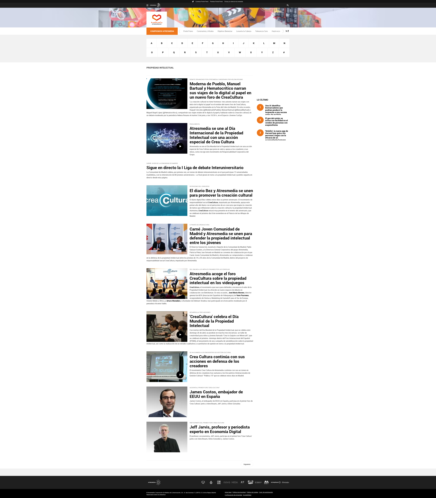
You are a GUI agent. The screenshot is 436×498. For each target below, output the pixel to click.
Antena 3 (203, 482)
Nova (226, 482)
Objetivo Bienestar (225, 31)
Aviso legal (228, 492)
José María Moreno (236, 292)
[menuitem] (188, 31)
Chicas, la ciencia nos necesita (233, 1)
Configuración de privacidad (233, 495)
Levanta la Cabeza (243, 31)
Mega (234, 482)
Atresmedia (154, 482)
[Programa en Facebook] (288, 31)
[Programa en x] (286, 31)
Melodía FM (266, 482)
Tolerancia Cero (261, 31)
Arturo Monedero (173, 301)
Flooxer (285, 482)
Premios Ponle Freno (216, 1)
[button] (179, 31)
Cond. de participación (266, 492)
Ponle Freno (188, 31)
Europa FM (258, 482)
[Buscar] (288, 5)
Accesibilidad (247, 495)
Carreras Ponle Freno (202, 1)
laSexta (211, 482)
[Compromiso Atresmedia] (156, 19)
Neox (219, 482)
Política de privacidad (239, 492)
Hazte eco (276, 31)
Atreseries (242, 482)
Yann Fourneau (242, 295)
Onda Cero (250, 482)
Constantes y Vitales (205, 31)
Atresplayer (276, 482)
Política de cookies (252, 492)
